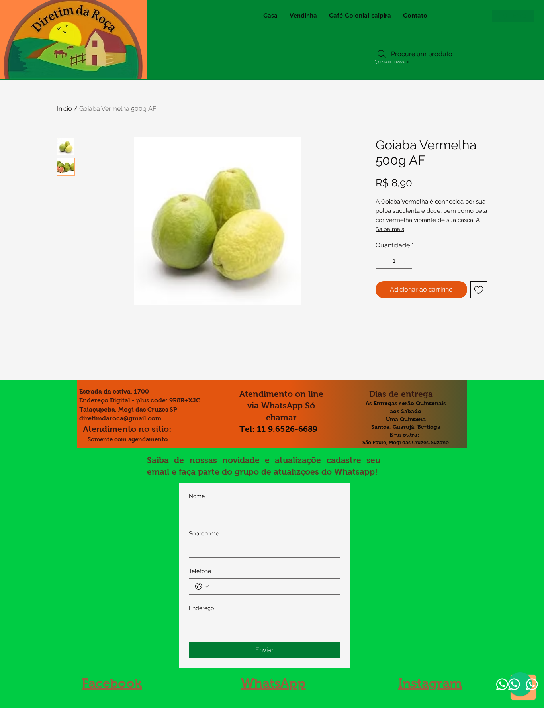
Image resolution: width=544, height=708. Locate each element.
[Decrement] (382, 260)
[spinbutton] (394, 260)
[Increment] (405, 260)
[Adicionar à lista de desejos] (478, 289)
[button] (390, 62)
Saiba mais (390, 229)
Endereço (201, 608)
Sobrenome (204, 533)
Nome (197, 496)
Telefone (200, 571)
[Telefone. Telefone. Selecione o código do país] (202, 586)
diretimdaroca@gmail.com (120, 418)
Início (64, 108)
